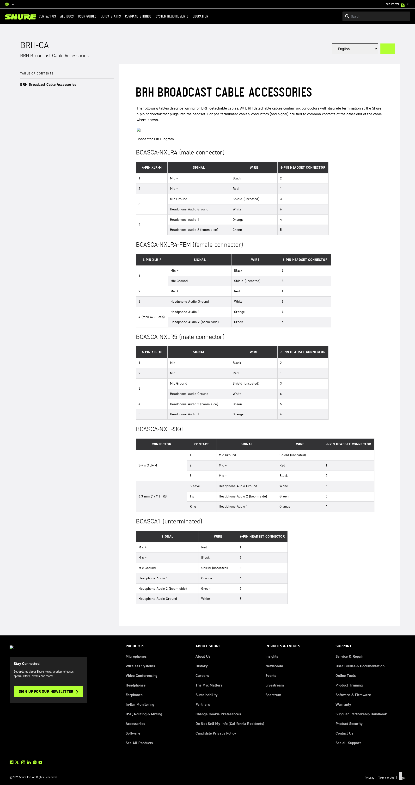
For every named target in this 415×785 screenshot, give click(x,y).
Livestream (274, 685)
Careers (202, 675)
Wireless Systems (140, 665)
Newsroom (274, 665)
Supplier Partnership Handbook (361, 714)
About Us (202, 656)
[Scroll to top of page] (400, 776)
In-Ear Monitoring (140, 704)
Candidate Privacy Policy (215, 733)
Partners (202, 704)
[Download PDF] (387, 48)
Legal (402, 777)
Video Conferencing (142, 675)
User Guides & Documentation (360, 665)
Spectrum (273, 694)
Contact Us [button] (47, 16)
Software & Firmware (353, 694)
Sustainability (206, 694)
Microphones (136, 656)
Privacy (369, 777)
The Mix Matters (209, 685)
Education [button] (200, 16)
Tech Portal (397, 4)
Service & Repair (350, 656)
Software (133, 733)
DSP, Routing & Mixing (144, 714)
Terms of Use (386, 777)
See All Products (139, 742)
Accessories (135, 723)
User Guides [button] (87, 16)
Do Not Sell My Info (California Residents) (229, 723)
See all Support (348, 742)
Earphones (134, 694)
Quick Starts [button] (111, 16)
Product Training (349, 685)
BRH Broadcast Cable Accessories (48, 84)
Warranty (343, 704)
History (201, 665)
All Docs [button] (67, 16)
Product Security (349, 723)
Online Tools (346, 675)
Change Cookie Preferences (218, 714)
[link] (20, 17)
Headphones (136, 685)
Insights (271, 656)
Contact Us (344, 733)
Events (270, 675)
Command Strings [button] (138, 16)
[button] (67, 84)
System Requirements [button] (172, 16)
